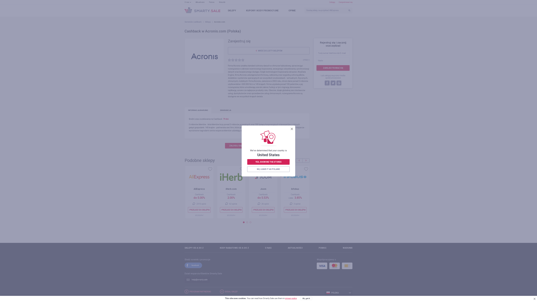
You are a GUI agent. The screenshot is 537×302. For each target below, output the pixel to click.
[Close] (292, 129)
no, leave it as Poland (268, 169)
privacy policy (291, 298)
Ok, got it (306, 298)
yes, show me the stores (268, 162)
